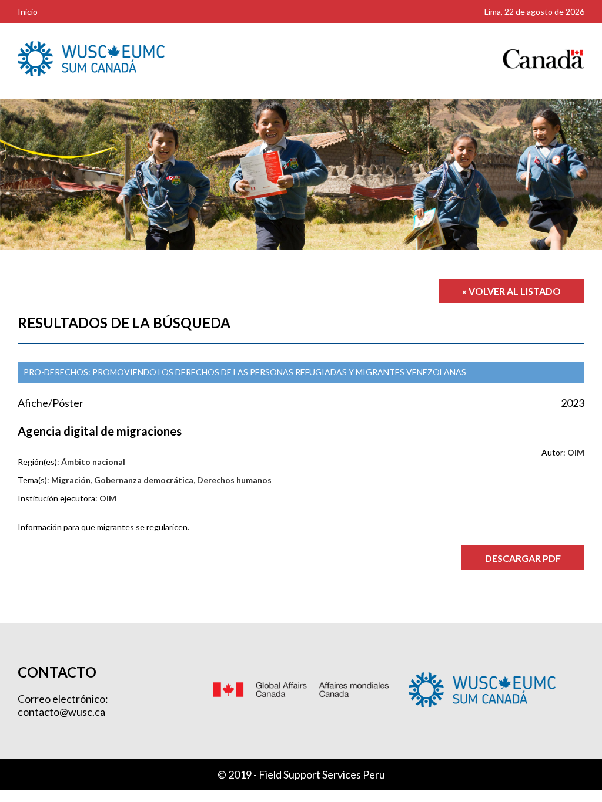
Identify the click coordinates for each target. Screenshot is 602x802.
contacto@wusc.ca (61, 711)
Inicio (28, 11)
